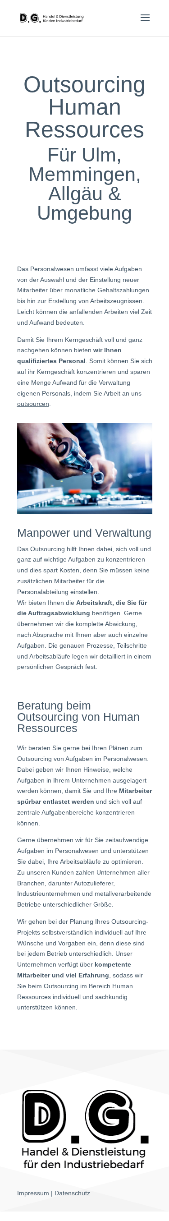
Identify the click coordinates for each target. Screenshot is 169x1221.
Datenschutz (72, 1193)
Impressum (33, 1193)
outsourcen (33, 403)
